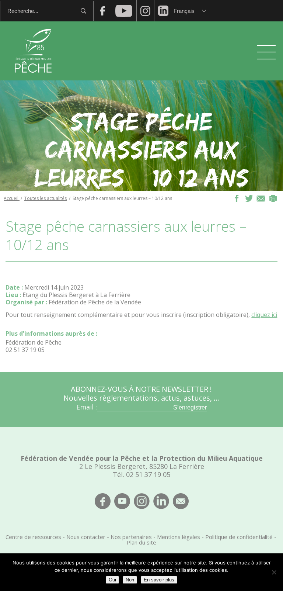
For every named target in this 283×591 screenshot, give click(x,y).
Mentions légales (178, 536)
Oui (112, 580)
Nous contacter (85, 536)
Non (130, 580)
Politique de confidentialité (239, 536)
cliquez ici (264, 315)
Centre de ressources (33, 536)
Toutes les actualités (45, 198)
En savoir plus (159, 580)
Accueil (12, 198)
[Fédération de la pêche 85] (33, 77)
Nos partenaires (131, 536)
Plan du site (141, 542)
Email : (86, 406)
